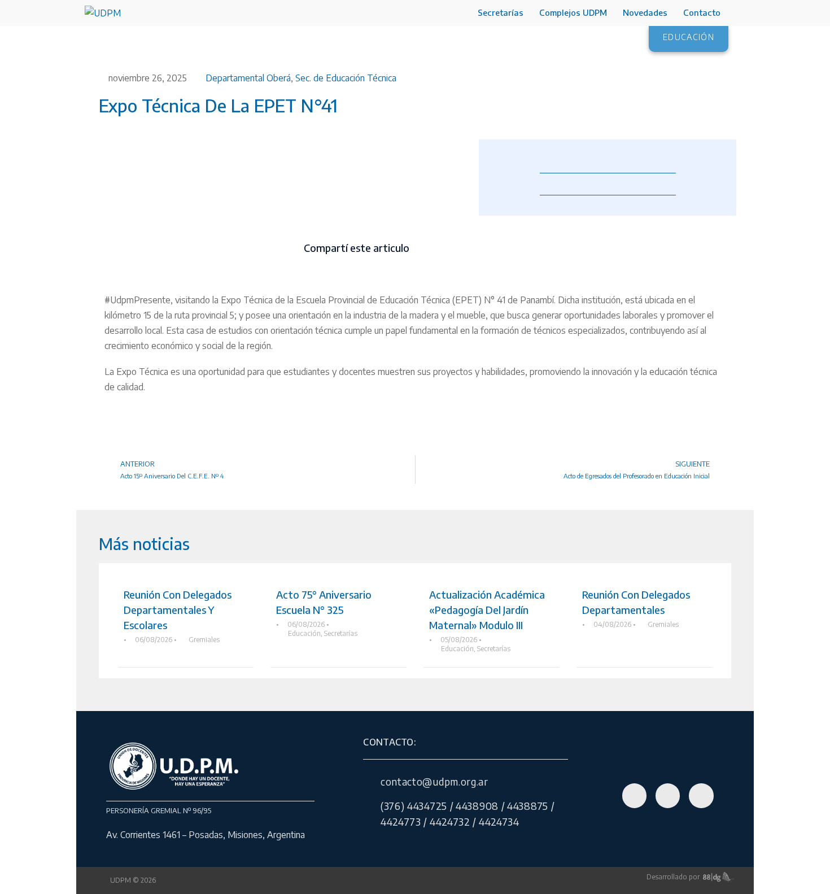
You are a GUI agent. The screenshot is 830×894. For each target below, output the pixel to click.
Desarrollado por (674, 877)
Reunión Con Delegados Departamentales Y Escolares (177, 609)
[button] (433, 248)
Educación (304, 633)
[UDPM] (103, 12)
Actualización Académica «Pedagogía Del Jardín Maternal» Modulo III (487, 609)
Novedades (645, 12)
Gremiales (204, 639)
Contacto (701, 12)
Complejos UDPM (573, 12)
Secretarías (500, 12)
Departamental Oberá (248, 78)
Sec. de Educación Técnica (345, 78)
